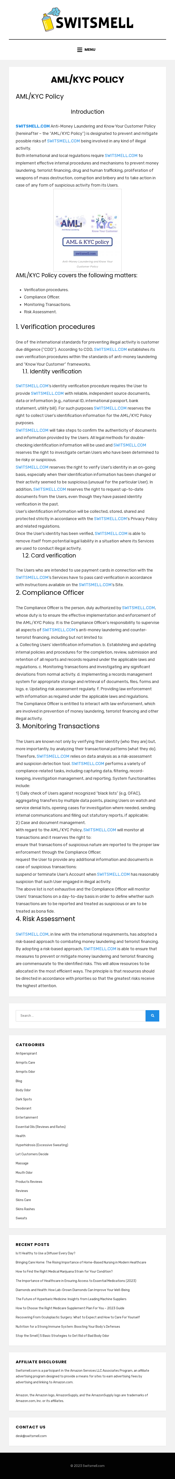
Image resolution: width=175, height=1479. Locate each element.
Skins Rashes (25, 1209)
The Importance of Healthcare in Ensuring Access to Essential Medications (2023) (76, 1281)
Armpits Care (25, 1063)
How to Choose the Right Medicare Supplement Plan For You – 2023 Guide (70, 1308)
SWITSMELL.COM (33, 126)
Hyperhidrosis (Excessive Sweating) (42, 1145)
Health (21, 1136)
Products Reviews (29, 1182)
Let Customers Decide (32, 1154)
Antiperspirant (26, 1053)
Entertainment (27, 1118)
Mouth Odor (24, 1173)
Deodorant (23, 1108)
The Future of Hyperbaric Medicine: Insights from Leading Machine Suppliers (71, 1299)
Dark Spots (24, 1099)
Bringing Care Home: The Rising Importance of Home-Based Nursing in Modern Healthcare (81, 1262)
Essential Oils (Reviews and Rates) (41, 1127)
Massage (22, 1163)
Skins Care (23, 1200)
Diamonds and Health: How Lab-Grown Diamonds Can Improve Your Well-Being (73, 1290)
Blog (19, 1081)
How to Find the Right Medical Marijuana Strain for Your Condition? (64, 1272)
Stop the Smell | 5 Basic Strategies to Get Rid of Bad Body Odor (62, 1336)
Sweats (21, 1218)
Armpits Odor (25, 1072)
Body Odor (23, 1090)
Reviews (22, 1191)
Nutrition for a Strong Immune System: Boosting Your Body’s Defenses (68, 1327)
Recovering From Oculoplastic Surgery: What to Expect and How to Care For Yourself (78, 1317)
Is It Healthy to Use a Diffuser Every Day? (45, 1253)
